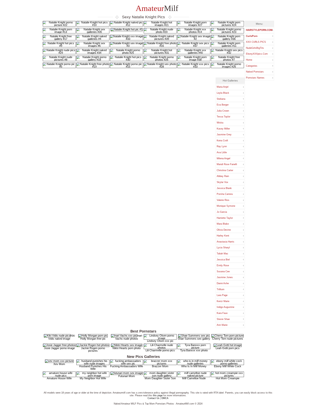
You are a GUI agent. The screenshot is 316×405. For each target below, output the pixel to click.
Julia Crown (223, 110)
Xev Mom (59, 364)
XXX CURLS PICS (256, 42)
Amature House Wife (59, 378)
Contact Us (153, 398)
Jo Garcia (222, 212)
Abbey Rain (223, 176)
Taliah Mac (222, 253)
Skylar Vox (222, 182)
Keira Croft (222, 140)
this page (158, 395)
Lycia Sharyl (223, 247)
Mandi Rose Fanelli (227, 164)
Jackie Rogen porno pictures (93, 349)
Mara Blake (223, 223)
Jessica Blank (224, 188)
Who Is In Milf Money (193, 366)
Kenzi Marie (223, 301)
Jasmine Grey (224, 134)
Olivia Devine (224, 229)
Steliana (221, 99)
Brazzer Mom (160, 366)
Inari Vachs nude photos (128, 337)
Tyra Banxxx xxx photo (194, 350)
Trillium (220, 289)
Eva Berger (223, 104)
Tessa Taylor (223, 116)
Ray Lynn (222, 146)
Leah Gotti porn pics (228, 348)
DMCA (164, 398)
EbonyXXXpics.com (257, 53)
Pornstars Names (255, 77)
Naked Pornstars (255, 71)
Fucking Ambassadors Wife (126, 366)
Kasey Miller (223, 128)
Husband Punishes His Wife (93, 367)
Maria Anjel (222, 86)
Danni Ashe (223, 283)
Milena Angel (223, 158)
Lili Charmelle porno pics (160, 350)
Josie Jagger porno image (59, 348)
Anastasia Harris (225, 241)
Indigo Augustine (225, 307)
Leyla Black (223, 92)
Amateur (156, 8)
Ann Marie (222, 325)
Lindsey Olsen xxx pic (160, 340)
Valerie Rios (223, 200)
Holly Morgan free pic (93, 338)
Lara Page (222, 295)
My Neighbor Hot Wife (93, 378)
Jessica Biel (223, 259)
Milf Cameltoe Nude (194, 378)
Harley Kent (223, 235)
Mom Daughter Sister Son (160, 378)
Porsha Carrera (225, 194)
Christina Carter (225, 170)
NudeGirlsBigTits (255, 48)
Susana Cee (223, 271)
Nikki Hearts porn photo (126, 348)
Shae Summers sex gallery (194, 338)
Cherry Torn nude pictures (227, 338)
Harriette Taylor (225, 218)
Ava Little (222, 152)
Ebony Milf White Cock (227, 366)
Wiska (220, 122)
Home (249, 59)
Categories (251, 65)
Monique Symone (226, 206)
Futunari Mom (126, 376)
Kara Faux (222, 313)
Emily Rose (223, 265)
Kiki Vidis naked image (61, 337)
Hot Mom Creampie (227, 378)
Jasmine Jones (225, 277)
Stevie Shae (223, 319)
